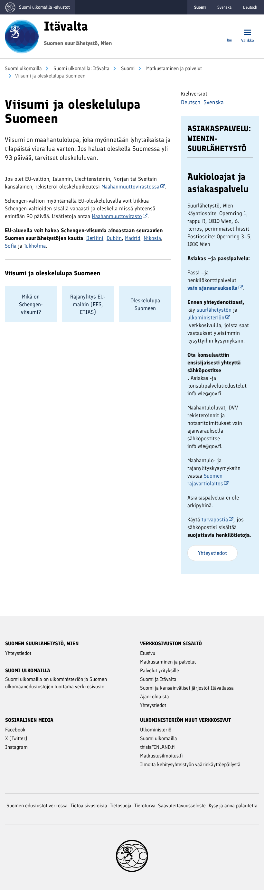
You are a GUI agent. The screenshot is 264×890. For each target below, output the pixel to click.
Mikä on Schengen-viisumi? (31, 304)
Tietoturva (145, 806)
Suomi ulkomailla (23, 68)
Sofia (10, 246)
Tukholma (35, 246)
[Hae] (228, 33)
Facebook (15, 730)
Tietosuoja (120, 806)
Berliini (94, 238)
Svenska (224, 7)
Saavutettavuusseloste (182, 806)
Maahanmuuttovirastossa (130, 186)
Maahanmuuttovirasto (117, 216)
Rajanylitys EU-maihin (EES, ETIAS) (88, 304)
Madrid (132, 238)
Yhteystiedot (212, 553)
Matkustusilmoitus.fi (161, 756)
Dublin (114, 238)
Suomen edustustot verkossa (37, 806)
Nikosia (152, 238)
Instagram (16, 747)
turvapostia (215, 519)
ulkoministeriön (205, 317)
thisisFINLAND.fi (157, 747)
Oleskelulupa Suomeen (145, 304)
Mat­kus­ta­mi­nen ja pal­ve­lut (173, 68)
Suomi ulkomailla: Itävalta (80, 68)
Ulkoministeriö (155, 730)
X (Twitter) (16, 738)
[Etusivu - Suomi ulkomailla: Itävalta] (22, 35)
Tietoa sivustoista (89, 806)
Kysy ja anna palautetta (233, 806)
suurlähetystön (214, 310)
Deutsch (250, 7)
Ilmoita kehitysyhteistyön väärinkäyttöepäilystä (190, 764)
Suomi (127, 68)
